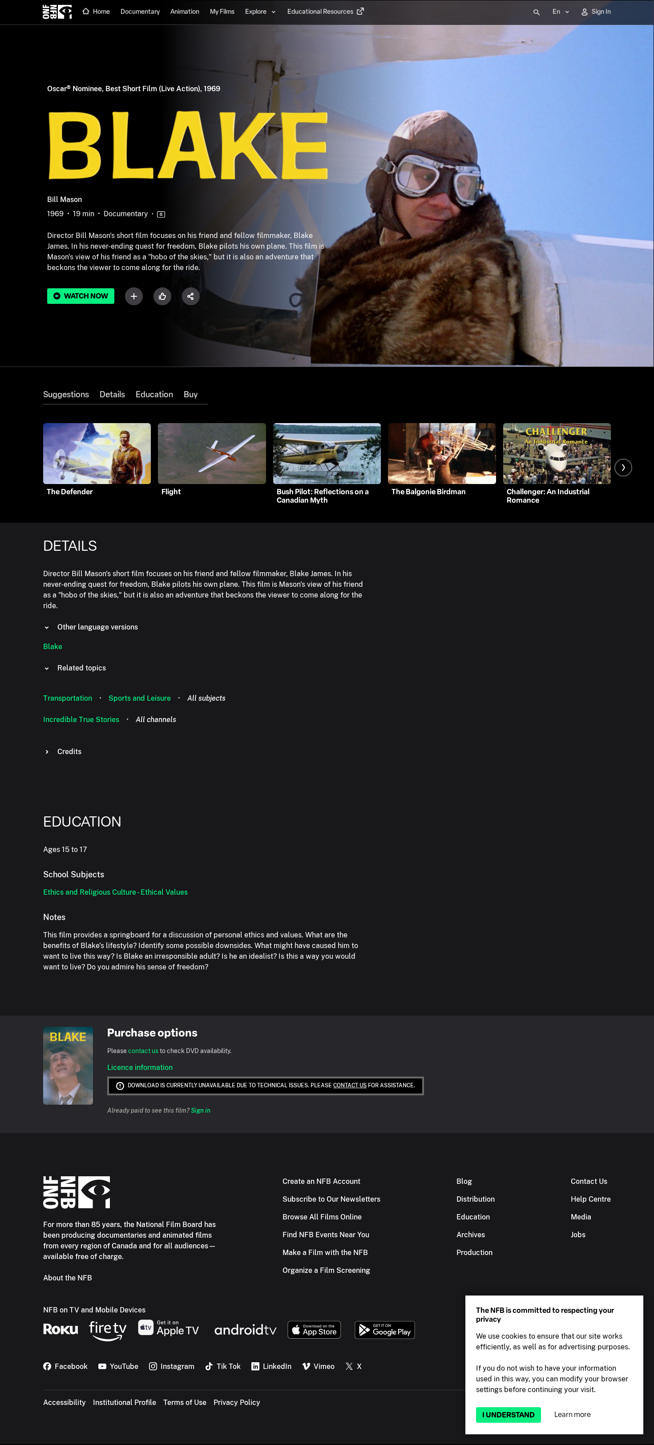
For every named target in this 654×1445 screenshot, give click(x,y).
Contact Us (589, 1181)
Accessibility (64, 1402)
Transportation (67, 698)
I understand (508, 1415)
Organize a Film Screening (326, 1270)
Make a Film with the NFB (325, 1252)
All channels (156, 719)
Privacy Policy (237, 1402)
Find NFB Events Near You (326, 1235)
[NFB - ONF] (57, 12)
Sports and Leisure (140, 698)
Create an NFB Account (321, 1181)
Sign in (200, 1110)
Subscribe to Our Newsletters (331, 1199)
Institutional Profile (124, 1402)
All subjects (206, 698)
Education (154, 395)
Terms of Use (184, 1402)
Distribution (475, 1199)
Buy (191, 395)
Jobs (578, 1235)
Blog (464, 1181)
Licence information (140, 1067)
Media (581, 1217)
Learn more (572, 1414)
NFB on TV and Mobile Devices (94, 1310)
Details (112, 395)
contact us (143, 1050)
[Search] (536, 12)
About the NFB (67, 1278)
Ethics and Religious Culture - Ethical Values (115, 892)
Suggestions (66, 395)
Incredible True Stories (81, 719)
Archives (470, 1235)
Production (474, 1252)
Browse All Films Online (322, 1217)
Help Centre (591, 1199)
